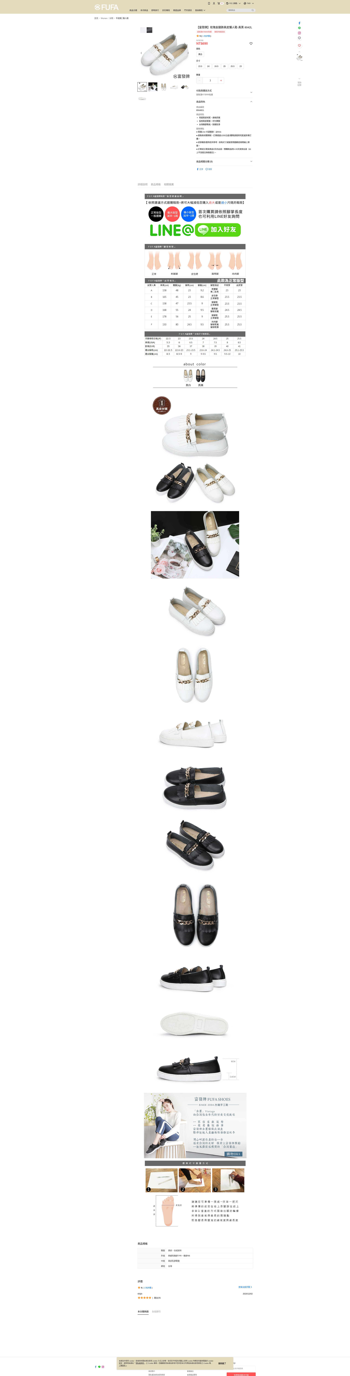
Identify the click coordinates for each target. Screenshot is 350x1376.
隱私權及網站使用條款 (156, 1375)
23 (241, 66)
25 (224, 66)
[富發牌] (109, 7)
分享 (201, 169)
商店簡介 (151, 1371)
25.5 (232, 66)
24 (208, 66)
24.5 (216, 66)
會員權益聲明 (192, 1375)
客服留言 (190, 1371)
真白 (200, 54)
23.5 (200, 66)
